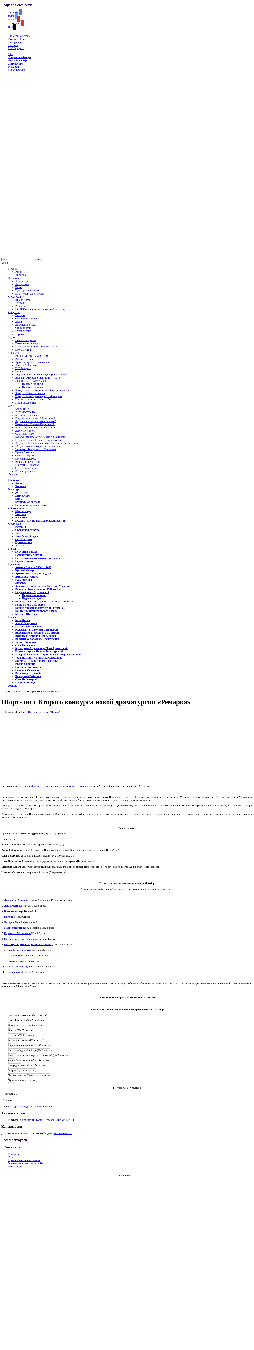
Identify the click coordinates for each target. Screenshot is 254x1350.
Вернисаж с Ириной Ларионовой (35, 424)
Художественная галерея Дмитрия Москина (41, 374)
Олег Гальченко (24, 433)
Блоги (11, 405)
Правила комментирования (24, 1160)
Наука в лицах (23, 349)
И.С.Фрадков (16, 48)
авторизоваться (63, 1133)
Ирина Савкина (24, 452)
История (13, 45)
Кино (18, 287)
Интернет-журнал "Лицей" (44, 711)
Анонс (19, 271)
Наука (11, 337)
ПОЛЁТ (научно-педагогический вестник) (40, 309)
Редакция (13, 1154)
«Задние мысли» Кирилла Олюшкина (37, 446)
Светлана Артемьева (27, 455)
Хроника (20, 274)
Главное (6, 691)
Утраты (19, 334)
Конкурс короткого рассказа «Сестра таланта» (42, 390)
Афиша (12, 474)
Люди (18, 321)
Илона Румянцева (25, 471)
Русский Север (17, 39)
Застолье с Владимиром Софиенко (35, 449)
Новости (13, 268)
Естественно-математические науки (36, 346)
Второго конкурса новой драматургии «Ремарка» (60, 786)
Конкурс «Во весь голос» (30, 393)
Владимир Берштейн (27, 461)
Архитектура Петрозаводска (32, 362)
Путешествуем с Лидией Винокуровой (38, 439)
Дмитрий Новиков (26, 365)
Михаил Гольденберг (27, 415)
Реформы (20, 306)
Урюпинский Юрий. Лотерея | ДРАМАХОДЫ (47, 1119)
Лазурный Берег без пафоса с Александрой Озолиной (47, 443)
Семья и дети (23, 327)
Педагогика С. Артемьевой (31, 380)
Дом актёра (22, 281)
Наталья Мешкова (25, 458)
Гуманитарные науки (27, 343)
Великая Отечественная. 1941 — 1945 (37, 377)
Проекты (13, 352)
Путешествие (23, 330)
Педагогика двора (32, 387)
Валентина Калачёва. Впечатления (35, 427)
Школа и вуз (22, 299)
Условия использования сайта (25, 1163)
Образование (16, 296)
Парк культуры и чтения (29, 293)
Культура (13, 278)
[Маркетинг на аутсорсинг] (127, 1343)
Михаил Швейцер (25, 402)
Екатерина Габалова (27, 464)
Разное (12, 1157)
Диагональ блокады (16, 900)
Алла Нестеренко (25, 411)
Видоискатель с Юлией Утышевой (35, 421)
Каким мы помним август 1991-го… (36, 399)
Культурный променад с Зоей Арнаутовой (40, 436)
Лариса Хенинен (25, 430)
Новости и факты (25, 340)
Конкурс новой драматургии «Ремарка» (38, 396)
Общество (14, 312)
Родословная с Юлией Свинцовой (35, 418)
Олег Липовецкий (26, 467)
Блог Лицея (22, 408)
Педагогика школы (33, 383)
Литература (15, 42)
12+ (10, 32)
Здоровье (20, 371)
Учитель (20, 302)
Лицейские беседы (19, 35)
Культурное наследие (27, 290)
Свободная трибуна (26, 318)
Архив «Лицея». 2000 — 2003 (32, 355)
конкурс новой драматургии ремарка (30, 1106)
